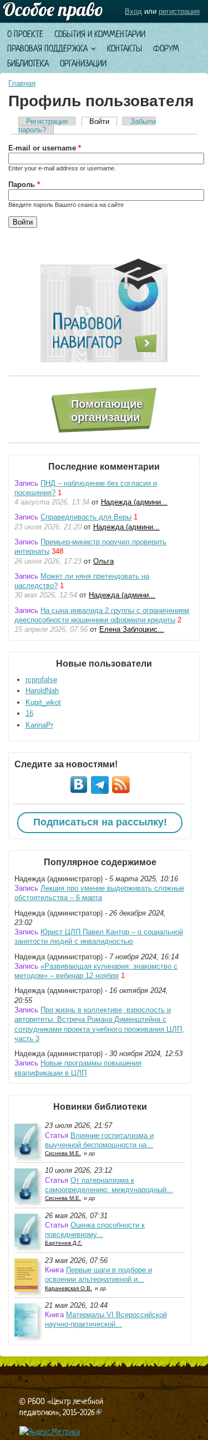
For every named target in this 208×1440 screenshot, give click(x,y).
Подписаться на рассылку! (100, 822)
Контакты (124, 48)
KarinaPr (39, 725)
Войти (103, 121)
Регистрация (47, 121)
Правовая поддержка (47, 48)
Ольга (103, 561)
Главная (21, 83)
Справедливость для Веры (85, 517)
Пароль (24, 184)
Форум (166, 48)
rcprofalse (41, 679)
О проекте (25, 34)
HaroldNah (42, 691)
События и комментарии (99, 34)
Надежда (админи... (134, 502)
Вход (133, 11)
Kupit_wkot (43, 702)
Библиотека (28, 63)
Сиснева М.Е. (63, 1153)
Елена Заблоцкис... (131, 629)
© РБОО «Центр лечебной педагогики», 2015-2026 (61, 1406)
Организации (83, 63)
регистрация (179, 11)
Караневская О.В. (68, 1288)
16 (29, 713)
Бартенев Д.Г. (63, 1243)
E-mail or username (44, 148)
